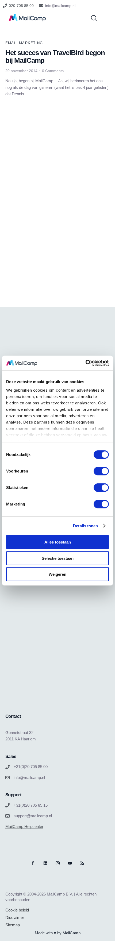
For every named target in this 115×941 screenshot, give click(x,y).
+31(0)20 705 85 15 (31, 805)
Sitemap (12, 925)
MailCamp (71, 933)
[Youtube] (69, 863)
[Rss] (82, 863)
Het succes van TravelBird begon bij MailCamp (55, 56)
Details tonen (85, 525)
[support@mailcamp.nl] (7, 816)
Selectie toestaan (58, 558)
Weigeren (57, 574)
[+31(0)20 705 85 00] (7, 767)
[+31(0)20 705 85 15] (7, 805)
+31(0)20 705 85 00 (31, 766)
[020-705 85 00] (5, 5)
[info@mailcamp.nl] (41, 5)
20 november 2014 (21, 71)
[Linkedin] (45, 863)
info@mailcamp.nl (60, 5)
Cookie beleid (17, 910)
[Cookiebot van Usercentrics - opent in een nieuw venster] (85, 362)
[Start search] (94, 18)
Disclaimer (14, 917)
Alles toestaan (57, 542)
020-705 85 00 (21, 5)
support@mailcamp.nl (33, 816)
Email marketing (24, 43)
